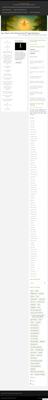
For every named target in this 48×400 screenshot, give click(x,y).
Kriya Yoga (38, 322)
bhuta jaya (41, 293)
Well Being (33, 369)
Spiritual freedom (7, 82)
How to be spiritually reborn (7, 63)
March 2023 (32, 183)
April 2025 (32, 147)
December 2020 (33, 236)
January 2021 (33, 234)
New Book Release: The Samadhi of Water (37, 72)
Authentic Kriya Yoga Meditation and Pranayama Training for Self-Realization (21, 7)
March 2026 (32, 129)
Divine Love (33, 301)
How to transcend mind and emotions (7, 78)
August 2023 (33, 176)
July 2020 (32, 242)
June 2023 (32, 178)
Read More (18, 62)
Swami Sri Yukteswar (35, 363)
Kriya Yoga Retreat (34, 330)
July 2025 (32, 143)
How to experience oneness (7, 67)
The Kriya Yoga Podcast (35, 366)
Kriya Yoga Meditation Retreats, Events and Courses (14, 12)
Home (19, 35)
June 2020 (32, 245)
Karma (40, 319)
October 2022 (33, 194)
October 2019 (33, 258)
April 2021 (32, 227)
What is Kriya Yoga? (7, 9)
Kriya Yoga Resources (35, 12)
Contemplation (34, 299)
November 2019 (33, 256)
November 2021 (33, 214)
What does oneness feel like (7, 85)
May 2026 (32, 125)
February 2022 (33, 207)
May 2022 (32, 200)
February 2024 (33, 167)
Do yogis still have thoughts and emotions (7, 52)
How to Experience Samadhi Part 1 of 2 (19, 41)
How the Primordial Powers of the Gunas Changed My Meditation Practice (37, 62)
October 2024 (33, 156)
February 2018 (33, 274)
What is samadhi (7, 86)
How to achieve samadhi (7, 57)
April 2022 (32, 203)
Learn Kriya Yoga (34, 338)
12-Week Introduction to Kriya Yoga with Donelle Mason (37, 67)
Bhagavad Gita (34, 293)
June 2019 (32, 265)
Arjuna (32, 290)
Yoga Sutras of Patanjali (40, 374)
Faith (39, 304)
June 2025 (32, 145)
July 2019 (32, 262)
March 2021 (32, 229)
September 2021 (33, 218)
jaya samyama (34, 319)
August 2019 (33, 260)
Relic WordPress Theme (11, 398)
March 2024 (32, 165)
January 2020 (33, 251)
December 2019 (33, 254)
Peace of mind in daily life (7, 81)
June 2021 (32, 225)
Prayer (32, 349)
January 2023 (33, 187)
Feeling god (33, 307)
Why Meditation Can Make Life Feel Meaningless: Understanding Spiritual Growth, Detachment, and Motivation (38, 99)
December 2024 (33, 154)
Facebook (33, 384)
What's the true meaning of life (37, 371)
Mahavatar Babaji (34, 341)
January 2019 (33, 271)
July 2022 (32, 196)
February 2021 (33, 231)
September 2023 (33, 174)
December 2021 (33, 211)
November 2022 (33, 191)
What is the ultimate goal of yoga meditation (7, 100)
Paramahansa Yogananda (36, 347)
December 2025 (33, 136)
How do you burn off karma (37, 312)
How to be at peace (8, 61)
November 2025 (33, 138)
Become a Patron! (33, 44)
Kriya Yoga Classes (34, 325)
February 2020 (33, 249)
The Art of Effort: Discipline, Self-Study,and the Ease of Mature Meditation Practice (37, 87)
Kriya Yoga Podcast (35, 327)
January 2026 (33, 134)
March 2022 (32, 205)
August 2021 (33, 220)
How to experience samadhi (7, 71)
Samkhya (32, 355)
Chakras (32, 296)
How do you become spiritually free (7, 55)
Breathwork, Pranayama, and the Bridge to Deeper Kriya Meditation (37, 82)
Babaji (37, 290)
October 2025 (33, 140)
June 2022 (32, 198)
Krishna (32, 322)
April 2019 (32, 269)
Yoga (10, 104)
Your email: (32, 49)
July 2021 (32, 222)
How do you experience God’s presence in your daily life (37, 316)
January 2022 (33, 209)
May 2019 (32, 267)
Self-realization (34, 358)
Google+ (33, 381)
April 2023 (32, 180)
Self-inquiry (39, 355)
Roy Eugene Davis (39, 349)
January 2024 (33, 169)
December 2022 (33, 189)
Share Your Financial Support (36, 107)
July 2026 (32, 120)
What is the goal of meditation (7, 88)
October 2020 (33, 240)
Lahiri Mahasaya (34, 336)
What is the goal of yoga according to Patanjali (7, 92)
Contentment (42, 299)
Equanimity (33, 304)
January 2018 (33, 276)
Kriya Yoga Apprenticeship (20, 9)
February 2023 (33, 185)
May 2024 (32, 163)
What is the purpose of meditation (7, 96)
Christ (37, 296)
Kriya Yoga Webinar (35, 333)
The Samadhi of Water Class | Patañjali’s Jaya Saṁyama (36, 77)
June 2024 (32, 160)
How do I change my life (36, 310)
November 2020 (33, 238)
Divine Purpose (41, 301)
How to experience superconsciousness (7, 74)
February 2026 (33, 132)
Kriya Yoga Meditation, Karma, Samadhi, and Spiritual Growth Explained (36, 93)
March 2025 (32, 149)
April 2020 (32, 247)
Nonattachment (34, 344)
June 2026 (32, 123)
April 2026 (32, 127)
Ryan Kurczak (7, 47)
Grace (39, 307)
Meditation (6, 104)
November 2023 (33, 171)
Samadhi (40, 352)
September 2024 (33, 158)
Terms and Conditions (42, 398)
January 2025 (33, 152)
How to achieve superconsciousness (7, 59)
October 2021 (33, 216)
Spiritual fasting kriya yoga (36, 360)
